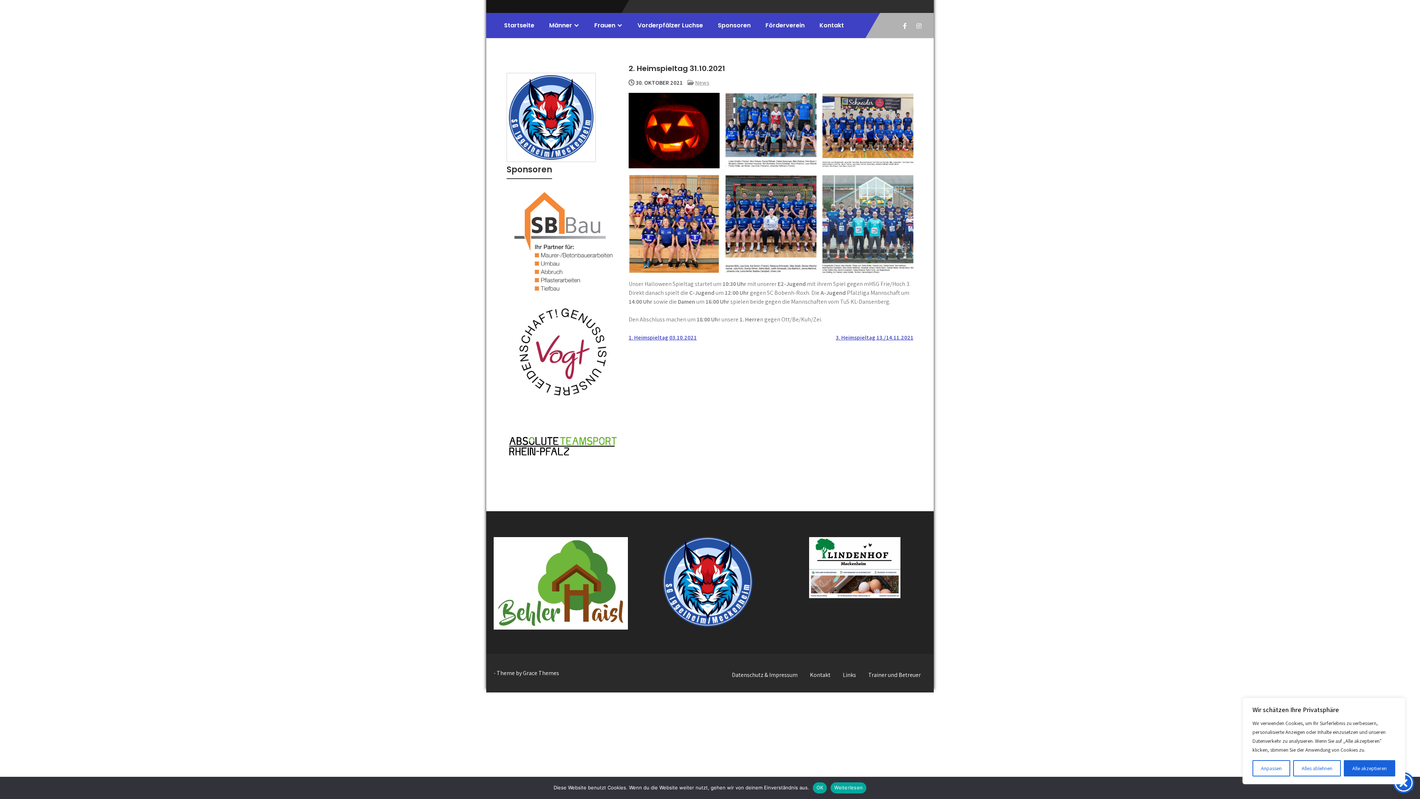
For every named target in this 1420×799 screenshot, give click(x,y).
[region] (1323, 741)
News (702, 83)
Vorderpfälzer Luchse (670, 25)
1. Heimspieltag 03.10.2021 (663, 337)
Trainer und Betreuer (894, 675)
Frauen (604, 25)
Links (849, 675)
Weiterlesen (848, 787)
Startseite (519, 25)
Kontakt (831, 25)
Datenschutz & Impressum (765, 675)
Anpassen (1271, 768)
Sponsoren (734, 25)
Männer (560, 25)
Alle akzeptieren (1369, 768)
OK (820, 787)
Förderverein (785, 25)
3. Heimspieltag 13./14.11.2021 (874, 337)
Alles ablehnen (1317, 768)
